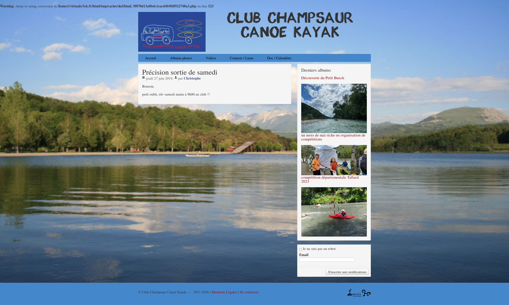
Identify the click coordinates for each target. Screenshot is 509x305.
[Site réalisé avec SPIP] (366, 292)
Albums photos (181, 58)
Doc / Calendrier (279, 58)
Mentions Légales (224, 292)
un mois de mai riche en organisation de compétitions (333, 137)
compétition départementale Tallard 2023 (330, 179)
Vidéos (211, 58)
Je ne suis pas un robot (319, 249)
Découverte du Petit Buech (322, 77)
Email (303, 255)
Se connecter (249, 292)
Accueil (150, 58)
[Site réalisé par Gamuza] (354, 292)
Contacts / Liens (241, 58)
